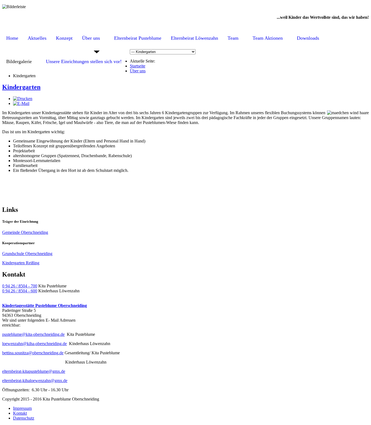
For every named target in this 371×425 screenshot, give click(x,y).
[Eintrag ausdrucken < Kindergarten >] (22, 98)
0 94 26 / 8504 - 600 (19, 290)
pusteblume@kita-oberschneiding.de (33, 334)
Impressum (22, 408)
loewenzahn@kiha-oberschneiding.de (34, 343)
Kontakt (20, 413)
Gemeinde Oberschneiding (25, 232)
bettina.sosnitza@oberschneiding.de (33, 352)
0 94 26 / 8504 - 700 (19, 286)
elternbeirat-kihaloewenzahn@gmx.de (34, 380)
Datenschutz (23, 418)
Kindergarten (21, 87)
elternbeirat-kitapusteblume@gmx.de (33, 371)
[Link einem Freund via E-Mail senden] (21, 103)
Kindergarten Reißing (20, 262)
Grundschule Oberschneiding (27, 253)
